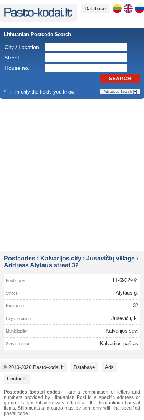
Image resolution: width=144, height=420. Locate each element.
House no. (17, 68)
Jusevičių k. (124, 318)
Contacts (17, 379)
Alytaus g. (127, 293)
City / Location (22, 47)
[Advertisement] (72, 174)
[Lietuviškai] (117, 8)
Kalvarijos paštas (119, 343)
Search (120, 78)
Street (12, 57)
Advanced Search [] (120, 92)
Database (95, 9)
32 (135, 305)
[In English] (128, 8)
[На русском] (139, 8)
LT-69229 (123, 280)
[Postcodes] (38, 15)
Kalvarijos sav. (122, 331)
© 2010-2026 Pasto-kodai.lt (33, 367)
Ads (109, 367)
